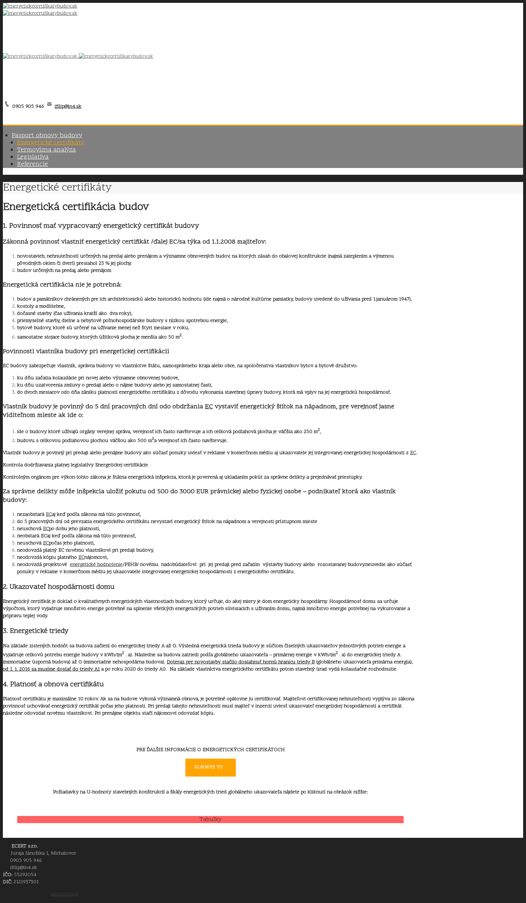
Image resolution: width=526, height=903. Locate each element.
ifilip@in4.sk (68, 106)
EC (209, 406)
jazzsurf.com (64, 894)
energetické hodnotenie (96, 564)
